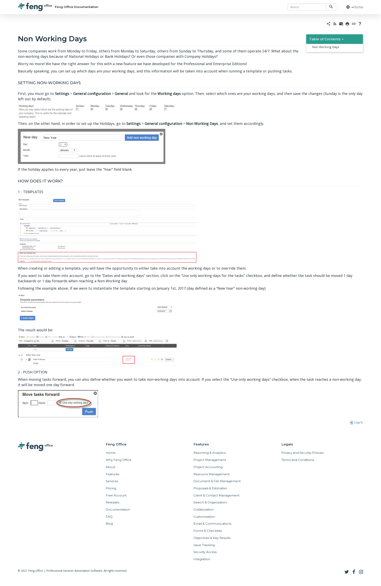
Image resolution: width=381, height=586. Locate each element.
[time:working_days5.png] (97, 308)
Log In (358, 422)
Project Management (209, 460)
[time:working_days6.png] (97, 350)
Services (112, 481)
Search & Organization (210, 502)
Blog (109, 523)
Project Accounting (208, 467)
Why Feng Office (118, 460)
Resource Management (211, 474)
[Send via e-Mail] (341, 23)
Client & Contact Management (216, 495)
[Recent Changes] (335, 23)
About (110, 467)
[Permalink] (354, 23)
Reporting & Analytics (209, 453)
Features (112, 474)
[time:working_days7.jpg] (58, 403)
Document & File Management (217, 481)
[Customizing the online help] (360, 23)
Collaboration (203, 509)
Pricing (111, 488)
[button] (348, 7)
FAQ (109, 517)
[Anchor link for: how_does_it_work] (65, 181)
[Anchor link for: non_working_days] (90, 38)
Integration (201, 559)
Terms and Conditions (297, 460)
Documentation (118, 509)
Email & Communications (212, 523)
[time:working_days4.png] (107, 229)
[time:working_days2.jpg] (97, 110)
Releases (112, 502)
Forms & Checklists (207, 531)
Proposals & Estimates (210, 488)
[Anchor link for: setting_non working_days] (83, 82)
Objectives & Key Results (211, 538)
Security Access (205, 552)
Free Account (116, 495)
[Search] (331, 7)
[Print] (347, 23)
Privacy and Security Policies (302, 453)
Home (358, 7)
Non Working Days (325, 47)
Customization (204, 517)
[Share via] (328, 23)
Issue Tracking (204, 545)
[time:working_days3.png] (91, 146)
